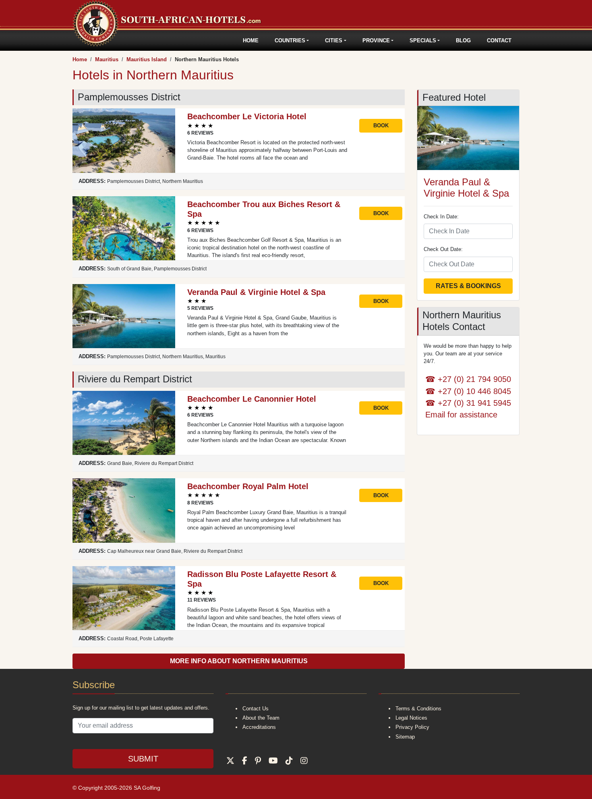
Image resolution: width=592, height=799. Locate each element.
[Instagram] (304, 760)
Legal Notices (411, 718)
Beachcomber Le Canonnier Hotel (251, 398)
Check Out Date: (443, 249)
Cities (333, 40)
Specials (423, 40)
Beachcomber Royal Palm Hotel (247, 486)
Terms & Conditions (418, 709)
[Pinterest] (258, 760)
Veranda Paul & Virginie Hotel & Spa (256, 292)
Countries (290, 40)
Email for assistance (461, 414)
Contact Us (255, 709)
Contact (499, 40)
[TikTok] (289, 760)
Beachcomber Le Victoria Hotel (246, 116)
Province (376, 40)
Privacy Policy (412, 727)
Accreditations (259, 727)
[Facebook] (244, 760)
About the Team (260, 718)
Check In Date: (441, 217)
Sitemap (405, 737)
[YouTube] (273, 760)
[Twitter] (230, 760)
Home (251, 40)
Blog (463, 40)
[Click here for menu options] (73, 40)
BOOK (381, 125)
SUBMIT (143, 758)
